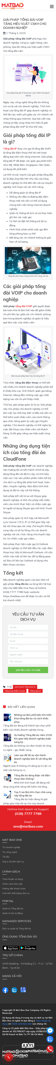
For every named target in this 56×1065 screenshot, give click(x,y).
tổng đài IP (35, 691)
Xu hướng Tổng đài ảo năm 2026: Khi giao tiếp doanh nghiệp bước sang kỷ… (33, 738)
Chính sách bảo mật (12, 883)
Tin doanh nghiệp (11, 847)
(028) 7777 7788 (28, 813)
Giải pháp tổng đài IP (25, 687)
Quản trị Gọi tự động (12, 913)
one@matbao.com (28, 826)
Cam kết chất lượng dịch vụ (16, 893)
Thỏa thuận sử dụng (12, 879)
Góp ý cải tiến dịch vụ (13, 861)
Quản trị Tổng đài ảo (12, 908)
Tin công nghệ (9, 852)
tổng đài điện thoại (15, 691)
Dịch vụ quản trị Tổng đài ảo (16, 928)
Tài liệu (6, 856)
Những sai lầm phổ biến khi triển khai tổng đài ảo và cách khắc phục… (33, 718)
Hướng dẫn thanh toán (14, 888)
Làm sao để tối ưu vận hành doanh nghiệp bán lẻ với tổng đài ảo (33, 759)
